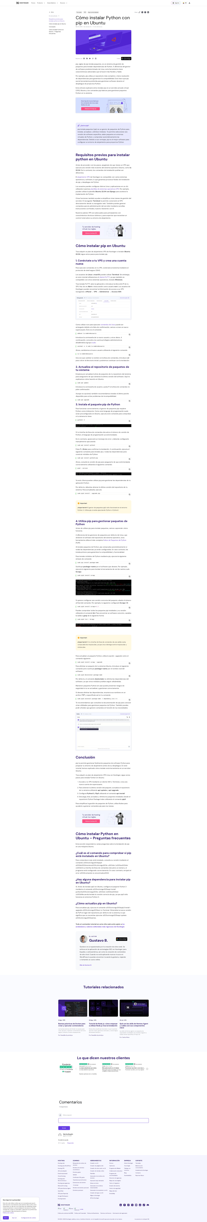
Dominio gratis (77, 1172)
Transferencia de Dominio (80, 1180)
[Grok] (93, 58)
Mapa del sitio (113, 1191)
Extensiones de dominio (79, 1182)
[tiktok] (144, 1205)
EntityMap (112, 1193)
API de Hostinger (94, 1198)
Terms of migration (114, 1183)
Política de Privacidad (80, 1213)
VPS (85, 12)
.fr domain (75, 1185)
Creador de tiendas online (97, 1171)
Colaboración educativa (115, 1171)
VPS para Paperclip (63, 1193)
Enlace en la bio (94, 1183)
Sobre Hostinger (128, 1163)
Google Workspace (63, 1196)
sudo (94, 343)
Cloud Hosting (61, 1176)
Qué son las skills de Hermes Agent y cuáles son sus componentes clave (134, 1026)
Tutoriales (79, 12)
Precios (33, 3)
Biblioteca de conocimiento (139, 1166)
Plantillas (92, 1173)
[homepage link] (22, 3)
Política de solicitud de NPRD (65, 1213)
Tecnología (127, 1165)
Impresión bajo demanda (97, 1180)
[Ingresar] (189, 3)
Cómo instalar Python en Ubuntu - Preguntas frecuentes (56, 31)
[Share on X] (142, 12)
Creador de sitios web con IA (98, 1168)
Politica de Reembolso (93, 1213)
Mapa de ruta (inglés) (115, 1180)
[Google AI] (90, 58)
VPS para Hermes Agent (64, 1188)
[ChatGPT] (84, 58)
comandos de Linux (108, 325)
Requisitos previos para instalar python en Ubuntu (56, 20)
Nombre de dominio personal (81, 1187)
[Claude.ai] (87, 58)
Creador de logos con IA (96, 1193)
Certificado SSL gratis (79, 1177)
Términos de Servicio (105, 1213)
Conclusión (52, 27)
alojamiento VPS (83, 177)
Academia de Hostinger (142, 1170)
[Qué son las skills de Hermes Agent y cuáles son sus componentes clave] (134, 1008)
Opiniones (112, 1165)
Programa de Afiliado (115, 1168)
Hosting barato (62, 1198)
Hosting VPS (61, 1168)
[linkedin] (120, 1205)
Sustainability (127, 1175)
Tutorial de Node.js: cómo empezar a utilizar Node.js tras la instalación (103, 1025)
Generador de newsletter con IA (98, 1190)
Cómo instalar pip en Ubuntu (57, 24)
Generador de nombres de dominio (97, 1177)
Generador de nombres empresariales (96, 1186)
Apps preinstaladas (93, 12)
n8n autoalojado (62, 1171)
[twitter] (132, 1205)
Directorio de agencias (115, 1178)
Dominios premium (78, 1190)
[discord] (148, 1205)
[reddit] (140, 1205)
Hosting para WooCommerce (62, 1179)
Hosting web (61, 1163)
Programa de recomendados (113, 1174)
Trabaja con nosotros (127, 1169)
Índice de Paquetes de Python (115, 540)
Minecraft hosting (62, 1185)
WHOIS (75, 1175)
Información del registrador (120, 1213)
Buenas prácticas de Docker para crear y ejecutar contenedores (71, 1025)
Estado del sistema (114, 1185)
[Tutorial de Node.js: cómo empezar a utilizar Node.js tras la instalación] (103, 1008)
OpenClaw (60, 1191)
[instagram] (128, 1205)
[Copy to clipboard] (139, 12)
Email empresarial (62, 1173)
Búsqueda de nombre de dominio (79, 1164)
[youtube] (136, 1205)
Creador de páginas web (96, 1165)
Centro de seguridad (114, 1188)
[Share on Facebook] (145, 12)
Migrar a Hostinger (95, 1195)
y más (81, 1209)
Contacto (138, 1173)
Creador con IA (94, 1163)
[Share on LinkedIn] (148, 12)
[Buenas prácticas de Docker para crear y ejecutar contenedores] (72, 1008)
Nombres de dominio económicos (78, 1168)
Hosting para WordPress (64, 1165)
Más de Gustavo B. (86, 965)
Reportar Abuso (140, 1175)
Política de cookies (8, 1213)
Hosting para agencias (64, 1183)
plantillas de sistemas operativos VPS (104, 189)
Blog (125, 1173)
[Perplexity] (96, 58)
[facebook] (124, 1205)
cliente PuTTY (104, 277)
